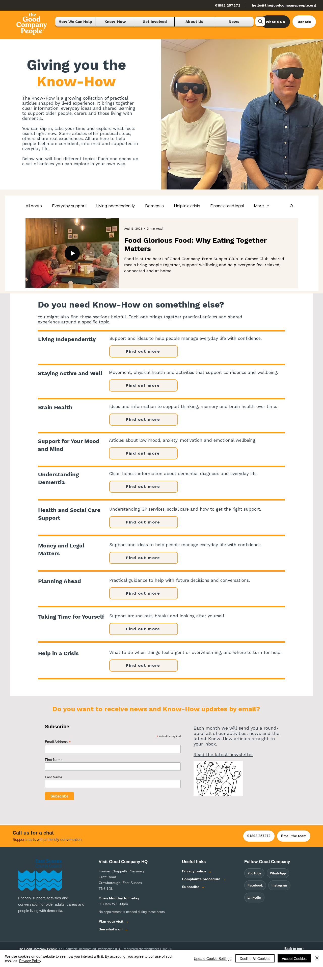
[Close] (317, 958)
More (259, 205)
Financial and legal (227, 205)
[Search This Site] (260, 21)
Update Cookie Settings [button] (212, 958)
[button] (291, 206)
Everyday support (69, 205)
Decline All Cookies (255, 958)
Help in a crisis (187, 205)
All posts (33, 205)
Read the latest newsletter (223, 754)
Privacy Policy (30, 960)
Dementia (154, 205)
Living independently (115, 205)
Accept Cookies (294, 958)
